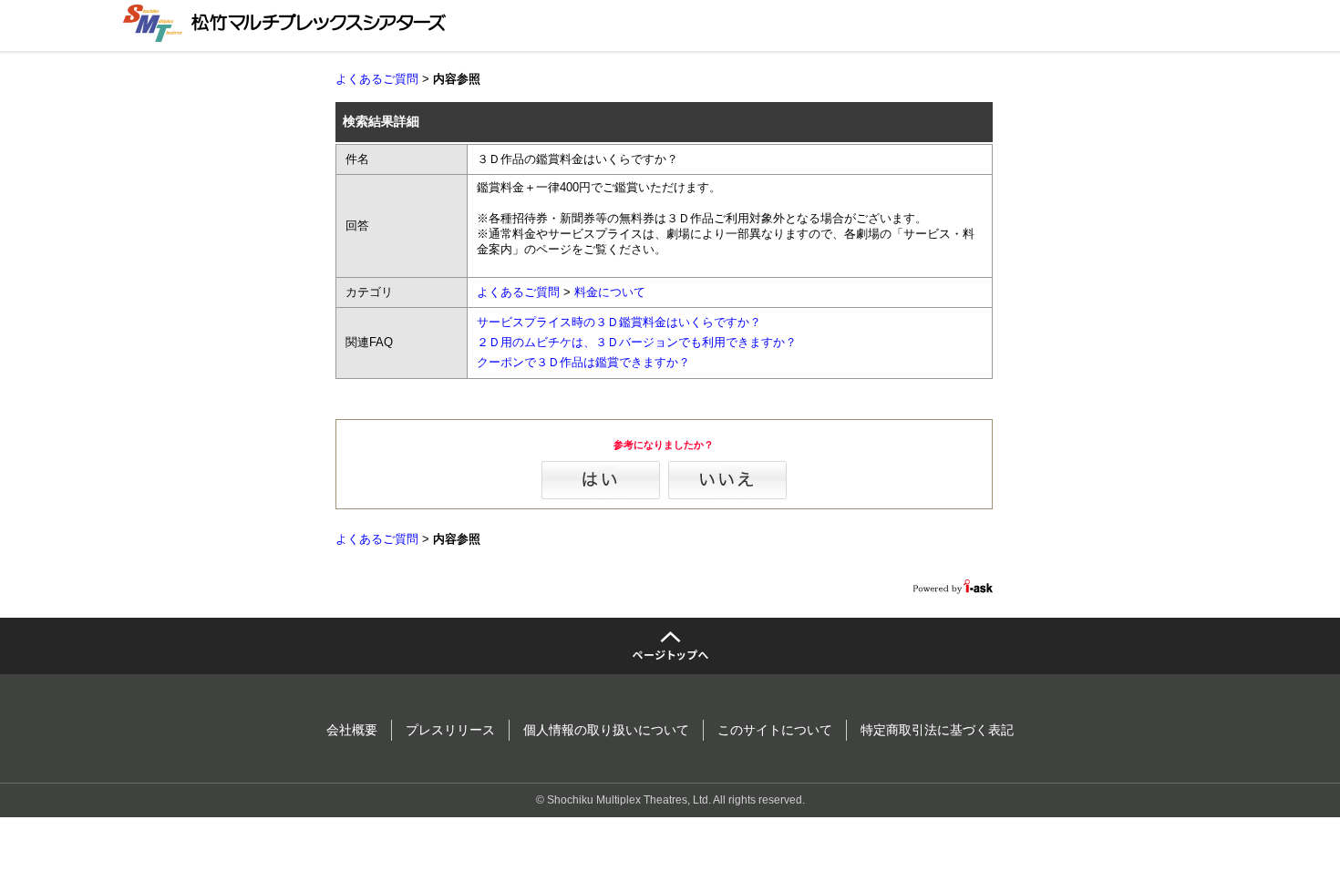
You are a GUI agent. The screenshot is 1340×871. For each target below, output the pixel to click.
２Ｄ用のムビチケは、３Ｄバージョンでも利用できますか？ (637, 342)
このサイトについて (774, 729)
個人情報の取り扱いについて (606, 729)
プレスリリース (450, 729)
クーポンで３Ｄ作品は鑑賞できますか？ (583, 362)
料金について (609, 292)
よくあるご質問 (376, 79)
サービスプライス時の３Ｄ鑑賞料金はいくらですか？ (619, 322)
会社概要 (351, 729)
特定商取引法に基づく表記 (937, 729)
